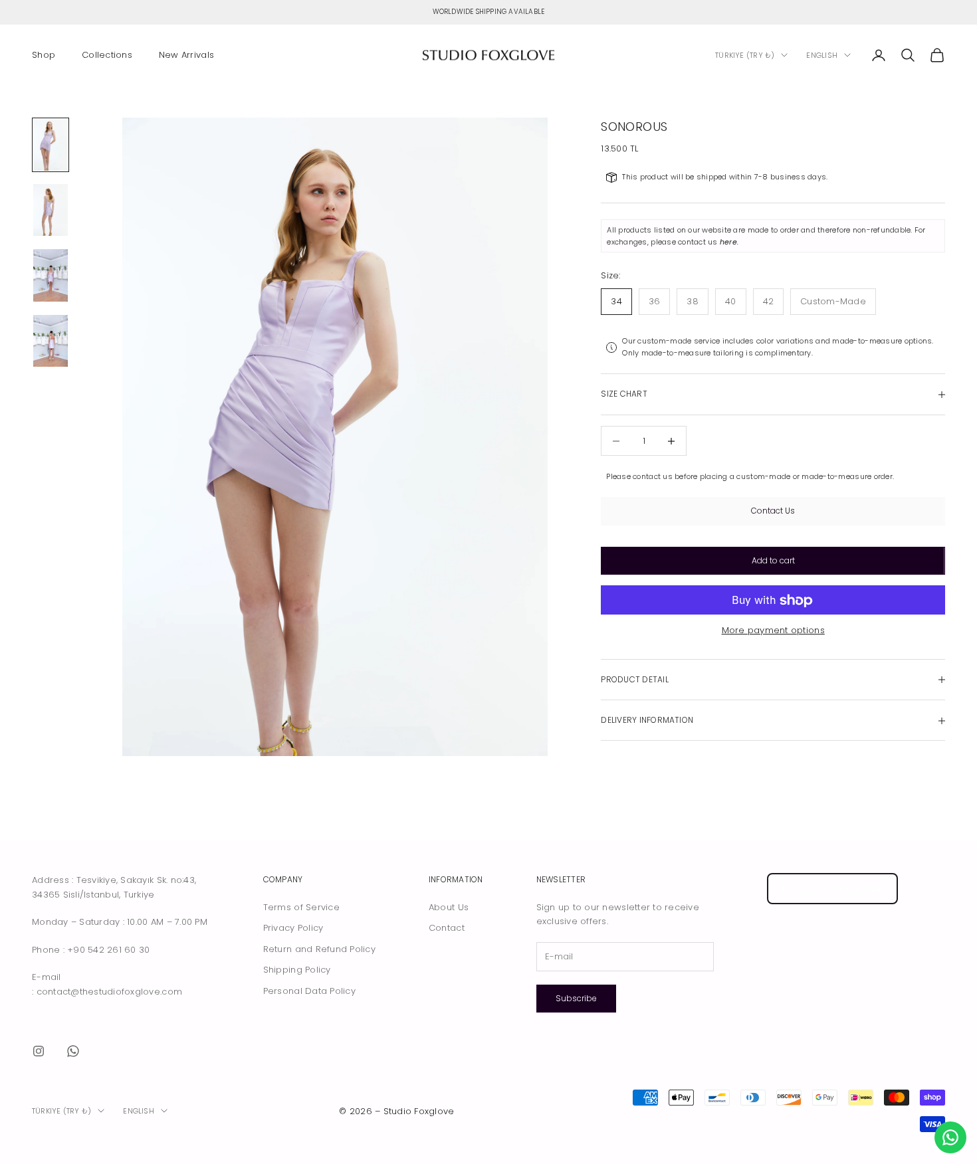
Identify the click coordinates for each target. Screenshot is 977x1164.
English (821, 55)
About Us (449, 907)
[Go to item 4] (50, 341)
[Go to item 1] (50, 145)
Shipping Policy (297, 969)
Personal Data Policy (309, 991)
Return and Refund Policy (319, 949)
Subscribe (576, 998)
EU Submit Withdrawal (832, 888)
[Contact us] (950, 1137)
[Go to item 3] (50, 275)
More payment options (773, 631)
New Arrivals (186, 54)
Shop (43, 54)
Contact (447, 928)
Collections (107, 54)
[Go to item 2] (50, 210)
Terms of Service (301, 907)
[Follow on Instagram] (38, 1051)
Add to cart (773, 561)
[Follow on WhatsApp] (73, 1051)
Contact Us (773, 511)
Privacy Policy (293, 928)
